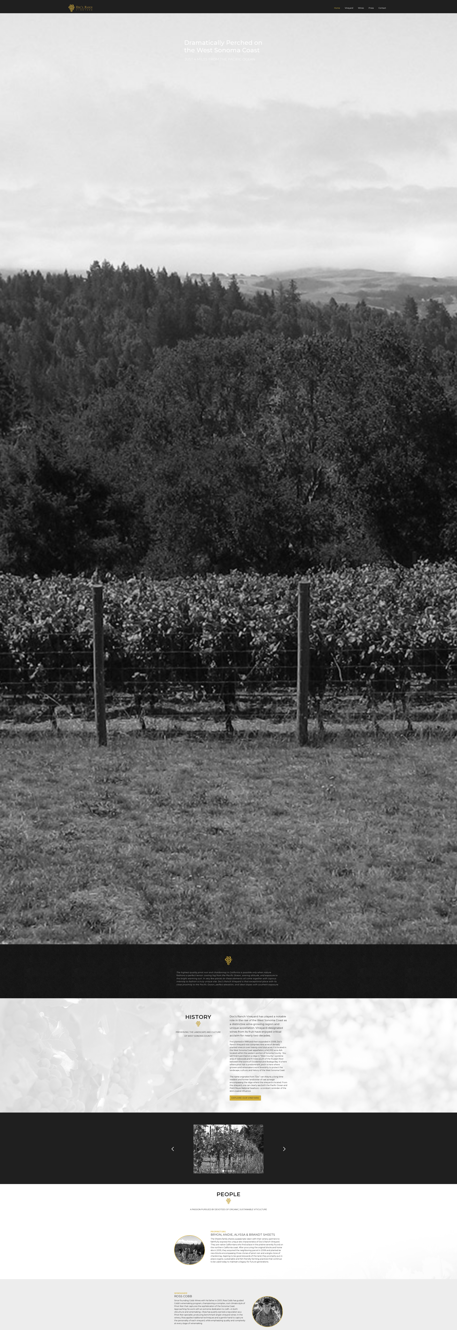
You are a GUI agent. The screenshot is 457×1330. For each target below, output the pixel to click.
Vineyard (349, 8)
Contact (382, 8)
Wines (361, 8)
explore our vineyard (245, 1098)
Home (337, 8)
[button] (173, 1149)
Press (371, 8)
